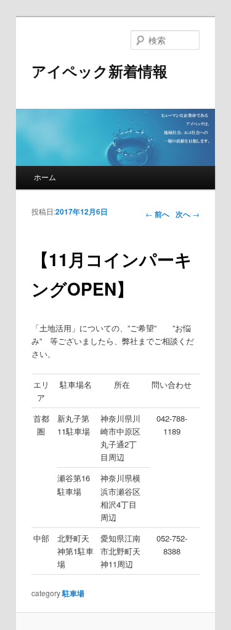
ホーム (45, 176)
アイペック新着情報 (99, 70)
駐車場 (73, 593)
